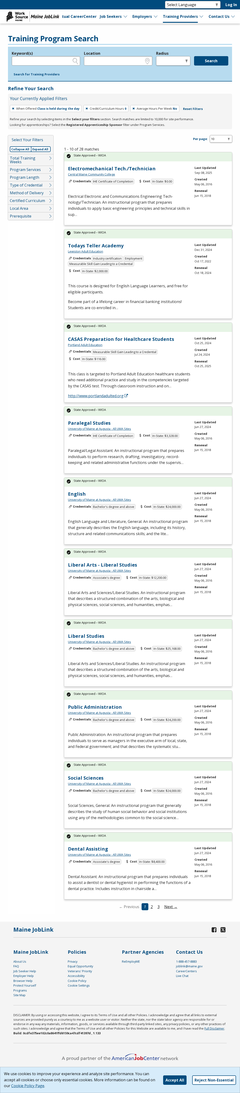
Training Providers (180, 16)
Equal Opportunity (80, 966)
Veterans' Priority (80, 971)
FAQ (16, 966)
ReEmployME (131, 961)
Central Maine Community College (91, 174)
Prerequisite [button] (20, 216)
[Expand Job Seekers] (125, 16)
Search (211, 60)
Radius (162, 53)
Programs (20, 990)
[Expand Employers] (156, 16)
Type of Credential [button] (26, 185)
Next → (170, 906)
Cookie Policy (77, 981)
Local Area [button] (19, 208)
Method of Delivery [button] (27, 192)
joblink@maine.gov (189, 966)
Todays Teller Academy (96, 245)
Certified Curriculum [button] (27, 200)
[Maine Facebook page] (214, 930)
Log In (231, 4)
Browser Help (23, 981)
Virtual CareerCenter (76, 16)
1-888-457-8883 (186, 961)
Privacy (72, 961)
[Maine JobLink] (33, 16)
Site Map (19, 995)
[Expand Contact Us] (233, 16)
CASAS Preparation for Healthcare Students (121, 339)
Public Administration (95, 707)
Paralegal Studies (89, 423)
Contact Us (219, 16)
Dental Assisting (88, 849)
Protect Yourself (24, 985)
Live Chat (182, 976)
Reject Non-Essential (214, 1080)
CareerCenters (186, 971)
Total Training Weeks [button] (22, 160)
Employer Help (23, 976)
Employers (142, 16)
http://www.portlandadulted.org (96, 395)
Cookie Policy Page (27, 1085)
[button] (36, 74)
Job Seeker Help (24, 971)
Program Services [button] (25, 169)
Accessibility (76, 976)
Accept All (174, 1080)
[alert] (148, 156)
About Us (19, 961)
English (77, 494)
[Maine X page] (223, 930)
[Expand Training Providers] (201, 16)
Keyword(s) (22, 53)
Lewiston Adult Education (85, 251)
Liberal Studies (86, 636)
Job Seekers (111, 16)
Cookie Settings (79, 985)
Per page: (200, 139)
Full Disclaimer (214, 1028)
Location (92, 53)
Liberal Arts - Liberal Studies (102, 565)
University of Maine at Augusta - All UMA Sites (99, 429)
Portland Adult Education (85, 345)
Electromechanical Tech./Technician (112, 168)
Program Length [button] (24, 177)
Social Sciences (86, 778)
